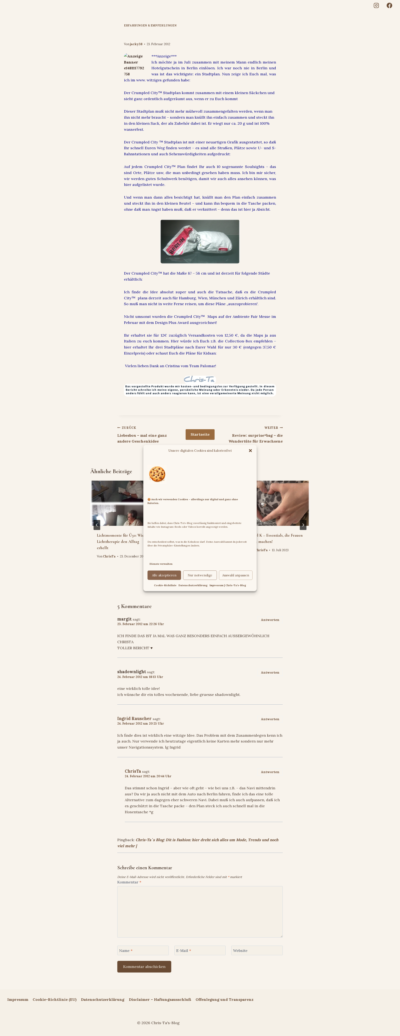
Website (240, 950)
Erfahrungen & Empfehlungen (150, 25)
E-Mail (183, 950)
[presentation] (124, 503)
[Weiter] (303, 525)
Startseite (200, 434)
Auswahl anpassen (235, 575)
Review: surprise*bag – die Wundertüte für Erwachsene (256, 435)
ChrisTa (109, 556)
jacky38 (136, 44)
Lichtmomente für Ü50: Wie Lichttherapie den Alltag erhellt (120, 542)
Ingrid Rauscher (134, 718)
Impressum (17, 999)
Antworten (270, 620)
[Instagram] (376, 5)
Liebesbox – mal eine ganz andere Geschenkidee (142, 435)
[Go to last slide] (97, 525)
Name (125, 950)
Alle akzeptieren (164, 575)
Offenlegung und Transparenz (224, 999)
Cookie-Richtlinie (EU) (54, 999)
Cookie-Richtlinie (165, 585)
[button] (250, 450)
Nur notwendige (200, 575)
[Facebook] (389, 5)
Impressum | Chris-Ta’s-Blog (228, 585)
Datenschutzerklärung (193, 585)
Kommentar (129, 882)
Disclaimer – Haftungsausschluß (160, 999)
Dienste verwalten (161, 563)
